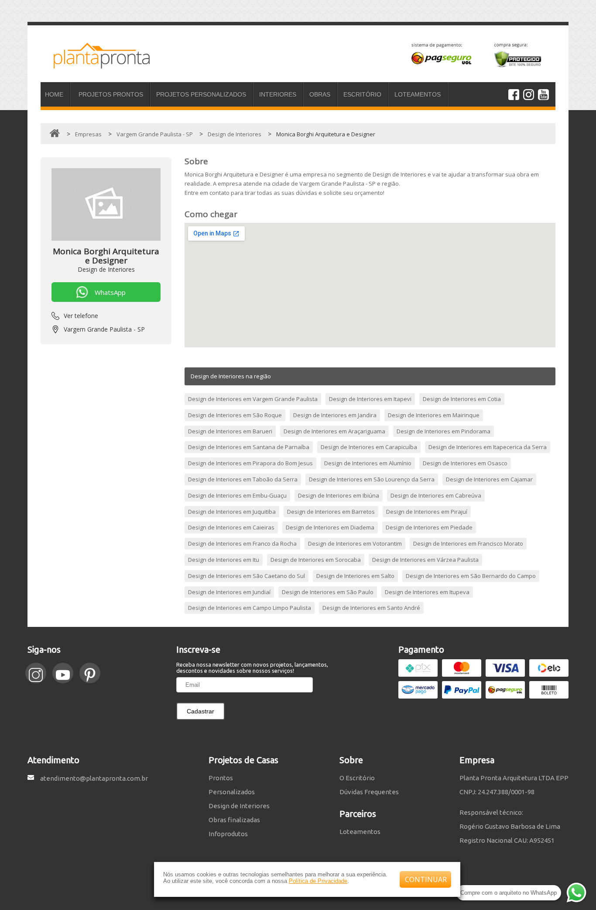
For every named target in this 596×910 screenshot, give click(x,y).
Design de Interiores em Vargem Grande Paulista (253, 399)
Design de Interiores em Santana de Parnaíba (248, 447)
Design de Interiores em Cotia (462, 399)
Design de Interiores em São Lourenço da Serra (372, 479)
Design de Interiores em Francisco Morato (468, 543)
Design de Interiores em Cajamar (489, 479)
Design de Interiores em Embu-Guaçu (237, 495)
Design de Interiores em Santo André (371, 608)
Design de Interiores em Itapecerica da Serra (487, 447)
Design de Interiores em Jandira (335, 415)
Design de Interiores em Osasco (465, 463)
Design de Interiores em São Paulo (327, 592)
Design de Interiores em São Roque (235, 415)
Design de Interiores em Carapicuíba (369, 447)
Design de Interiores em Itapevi (370, 399)
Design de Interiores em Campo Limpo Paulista (249, 608)
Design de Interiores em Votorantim (355, 543)
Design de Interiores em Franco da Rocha (242, 543)
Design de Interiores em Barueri (230, 431)
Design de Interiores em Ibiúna (338, 495)
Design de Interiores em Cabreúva (435, 495)
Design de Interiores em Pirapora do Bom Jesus (250, 463)
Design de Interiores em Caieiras (231, 527)
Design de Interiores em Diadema (330, 527)
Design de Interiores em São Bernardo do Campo (471, 576)
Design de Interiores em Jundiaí (229, 592)
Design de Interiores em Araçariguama (334, 431)
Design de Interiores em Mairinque (434, 415)
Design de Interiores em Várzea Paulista (425, 560)
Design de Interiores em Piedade (429, 527)
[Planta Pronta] (95, 64)
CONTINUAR (426, 879)
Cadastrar (200, 711)
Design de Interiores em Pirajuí (426, 512)
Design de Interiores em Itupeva (427, 592)
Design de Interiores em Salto (355, 576)
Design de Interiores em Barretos (331, 512)
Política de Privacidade (318, 881)
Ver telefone (81, 315)
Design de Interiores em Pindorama (443, 431)
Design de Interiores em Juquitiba (232, 512)
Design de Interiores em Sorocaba (316, 560)
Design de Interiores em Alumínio (367, 463)
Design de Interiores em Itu (223, 560)
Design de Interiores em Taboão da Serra (243, 479)
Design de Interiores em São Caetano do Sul (246, 576)
